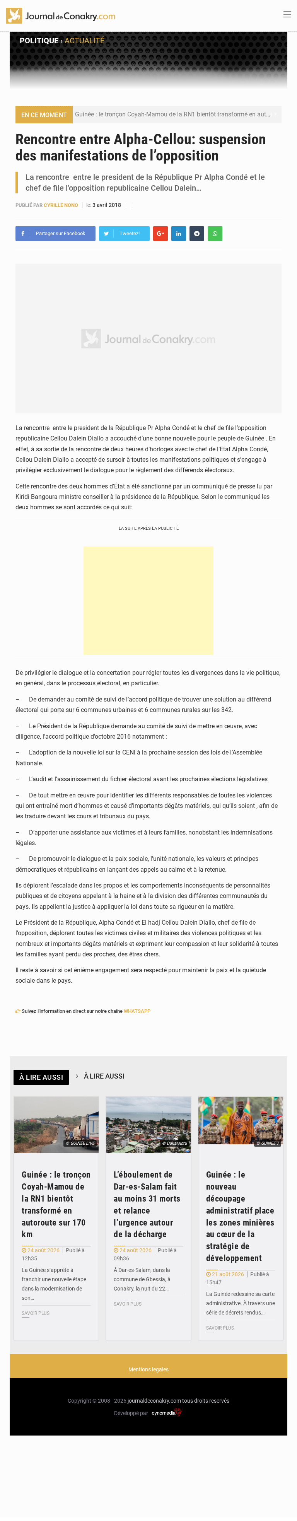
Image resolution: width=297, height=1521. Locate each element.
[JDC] (60, 15)
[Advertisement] (148, 600)
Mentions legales (148, 1369)
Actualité (84, 40)
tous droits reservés (205, 1401)
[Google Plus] (160, 233)
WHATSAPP (137, 1011)
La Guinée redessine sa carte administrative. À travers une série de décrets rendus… (240, 1303)
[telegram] (196, 233)
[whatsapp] (215, 233)
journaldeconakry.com (154, 1401)
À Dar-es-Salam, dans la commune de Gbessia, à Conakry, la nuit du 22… (142, 1279)
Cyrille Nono (61, 205)
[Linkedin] (178, 233)
